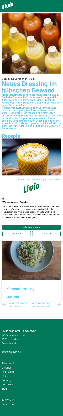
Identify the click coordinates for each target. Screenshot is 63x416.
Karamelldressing (20, 289)
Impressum (55, 179)
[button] (59, 6)
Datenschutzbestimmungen (32, 179)
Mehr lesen (12, 297)
